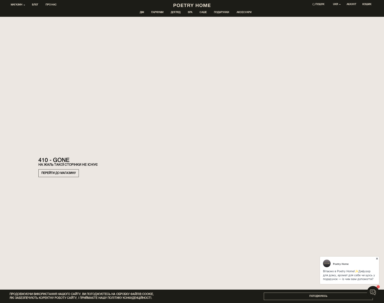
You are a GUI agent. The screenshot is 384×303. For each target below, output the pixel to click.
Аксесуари (244, 12)
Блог (35, 5)
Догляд (175, 12)
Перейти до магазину (58, 173)
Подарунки (221, 12)
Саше (203, 12)
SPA (190, 12)
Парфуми (157, 12)
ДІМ (142, 12)
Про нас (51, 5)
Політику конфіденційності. (130, 298)
